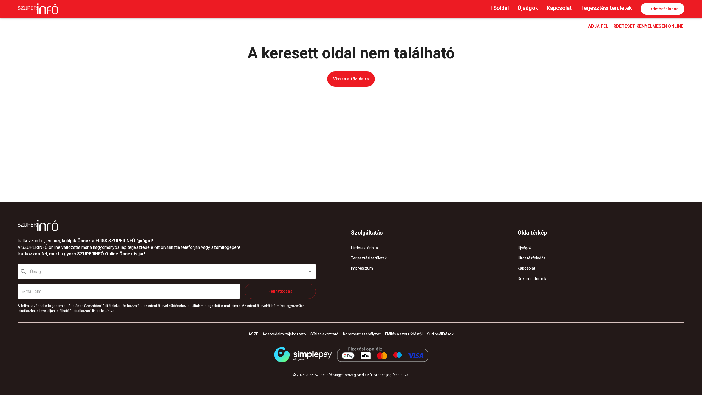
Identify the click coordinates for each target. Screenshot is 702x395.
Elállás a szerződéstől (404, 334)
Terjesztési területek (606, 8)
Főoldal (500, 8)
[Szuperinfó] (38, 8)
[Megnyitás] (310, 271)
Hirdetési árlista (364, 248)
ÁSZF (253, 334)
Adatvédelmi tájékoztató (284, 334)
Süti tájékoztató (324, 334)
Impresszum (362, 268)
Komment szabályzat (362, 334)
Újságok (528, 8)
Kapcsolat (559, 8)
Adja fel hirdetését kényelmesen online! (636, 26)
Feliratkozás (280, 291)
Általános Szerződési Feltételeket (94, 306)
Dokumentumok (532, 278)
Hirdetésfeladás (662, 8)
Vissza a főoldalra (351, 79)
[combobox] (167, 271)
